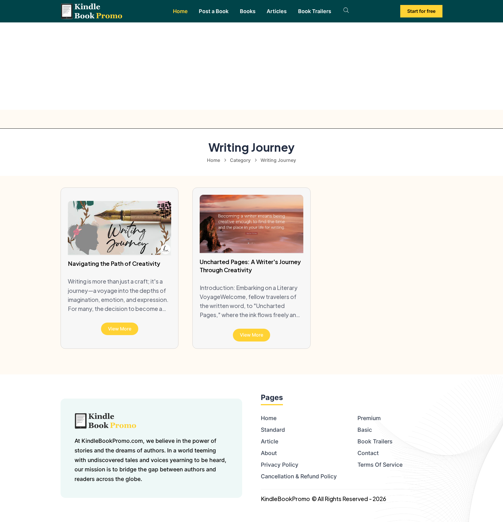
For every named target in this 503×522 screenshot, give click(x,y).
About (269, 453)
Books (248, 11)
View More (119, 329)
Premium (369, 418)
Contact (368, 453)
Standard (273, 429)
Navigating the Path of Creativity (114, 263)
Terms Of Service (380, 464)
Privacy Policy (279, 464)
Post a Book (214, 11)
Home (180, 11)
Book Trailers (314, 11)
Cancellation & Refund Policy (299, 476)
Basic (364, 429)
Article (269, 441)
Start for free (421, 11)
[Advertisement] (251, 66)
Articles (277, 11)
